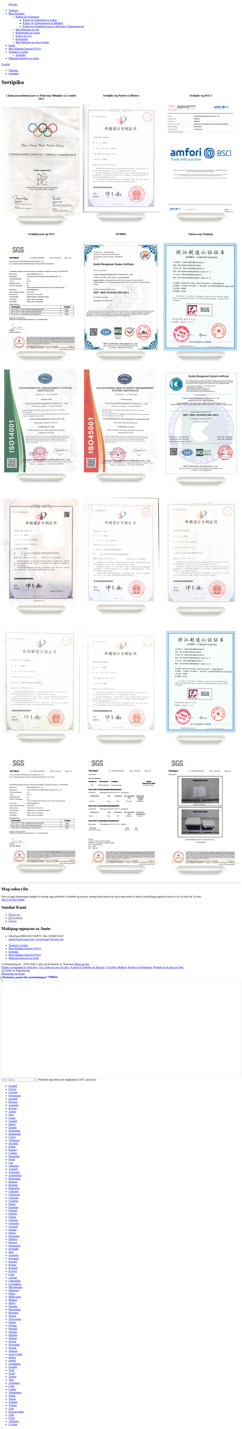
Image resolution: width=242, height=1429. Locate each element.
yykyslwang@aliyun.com (49, 939)
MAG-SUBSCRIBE (13, 899)
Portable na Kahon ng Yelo (168, 967)
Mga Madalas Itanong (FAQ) (25, 48)
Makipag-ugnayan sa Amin (24, 58)
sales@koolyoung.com (21, 939)
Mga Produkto (17, 13)
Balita (12, 45)
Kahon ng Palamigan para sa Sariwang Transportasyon (53, 26)
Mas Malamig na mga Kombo (32, 42)
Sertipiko (21, 55)
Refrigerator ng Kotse (28, 32)
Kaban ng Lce (24, 35)
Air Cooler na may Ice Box (54, 967)
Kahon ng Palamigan (27, 16)
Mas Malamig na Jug (27, 29)
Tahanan (13, 10)
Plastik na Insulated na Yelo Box (19, 967)
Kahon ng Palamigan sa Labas (40, 19)
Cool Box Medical (116, 967)
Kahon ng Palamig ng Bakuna (88, 967)
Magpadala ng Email (13, 973)
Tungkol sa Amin (18, 51)
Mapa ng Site (81, 964)
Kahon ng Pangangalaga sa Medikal (43, 23)
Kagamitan (22, 39)
